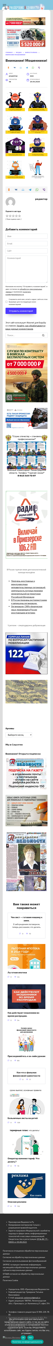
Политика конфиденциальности (27, 1342)
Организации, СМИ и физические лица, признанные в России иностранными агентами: (26, 609)
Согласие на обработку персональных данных (24, 1257)
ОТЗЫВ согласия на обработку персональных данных (23, 1275)
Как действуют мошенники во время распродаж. (23, 1014)
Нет (30, 1337)
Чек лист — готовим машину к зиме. (26, 919)
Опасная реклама (17, 1201)
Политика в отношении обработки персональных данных (25, 1252)
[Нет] (49, 1330)
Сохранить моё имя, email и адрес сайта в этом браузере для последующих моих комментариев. (28, 301)
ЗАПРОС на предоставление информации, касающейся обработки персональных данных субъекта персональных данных (24, 1267)
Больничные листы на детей (23, 1118)
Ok (23, 1337)
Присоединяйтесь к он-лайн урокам (26, 1056)
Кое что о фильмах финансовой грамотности (26, 1074)
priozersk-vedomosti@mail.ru (27, 1298)
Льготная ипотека (17, 972)
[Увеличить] (43, 411)
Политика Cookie (10, 1280)
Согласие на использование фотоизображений (24, 1261)
